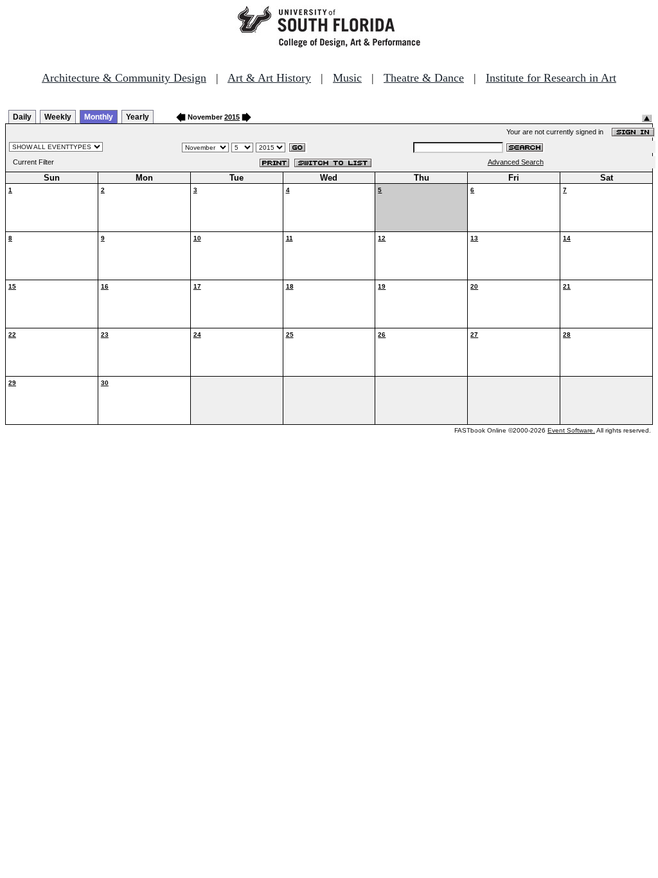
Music (347, 77)
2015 (232, 117)
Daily (22, 116)
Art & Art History (269, 77)
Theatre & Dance (424, 77)
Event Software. (571, 430)
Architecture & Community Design (124, 77)
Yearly (137, 116)
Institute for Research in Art (551, 77)
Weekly (57, 116)
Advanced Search (516, 162)
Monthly (98, 116)
